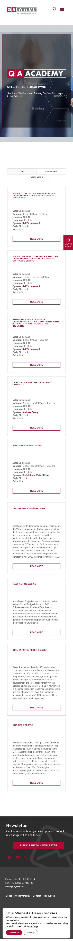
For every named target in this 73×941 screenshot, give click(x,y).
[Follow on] (38, 857)
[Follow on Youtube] (17, 857)
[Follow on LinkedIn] (9, 857)
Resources (49, 896)
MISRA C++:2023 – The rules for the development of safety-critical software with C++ (35, 259)
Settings (31, 932)
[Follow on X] (25, 857)
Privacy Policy (22, 896)
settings (33, 926)
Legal (9, 896)
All (22, 171)
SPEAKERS (36, 177)
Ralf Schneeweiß (31, 223)
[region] (36, 83)
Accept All (14, 932)
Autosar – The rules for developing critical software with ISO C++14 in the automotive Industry (36, 322)
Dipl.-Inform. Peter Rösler (35, 475)
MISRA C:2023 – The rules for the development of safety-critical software (34, 195)
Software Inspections (27, 445)
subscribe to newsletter (38, 845)
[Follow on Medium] (32, 857)
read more (36, 239)
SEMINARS (51, 171)
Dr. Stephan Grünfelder (29, 509)
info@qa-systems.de (14, 887)
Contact (37, 896)
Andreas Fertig (30, 412)
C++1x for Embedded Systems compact (32, 384)
